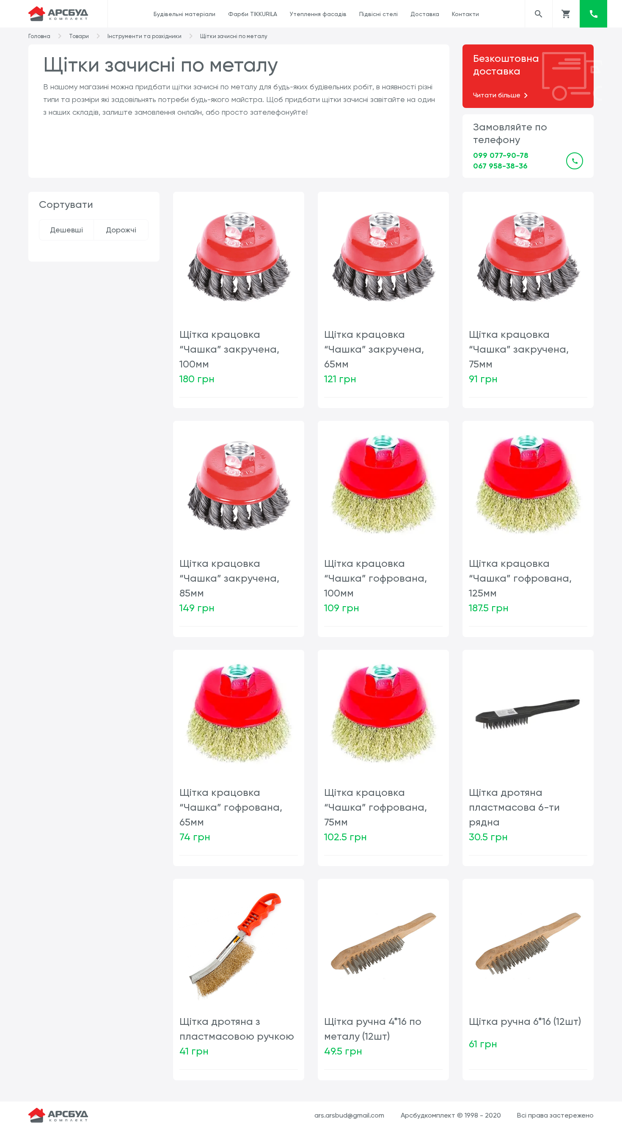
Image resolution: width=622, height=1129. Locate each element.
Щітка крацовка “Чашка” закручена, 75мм (519, 349)
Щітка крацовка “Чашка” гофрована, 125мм (520, 578)
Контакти (465, 14)
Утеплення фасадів (318, 14)
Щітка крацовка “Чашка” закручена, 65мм (374, 349)
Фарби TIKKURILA (252, 14)
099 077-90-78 (500, 155)
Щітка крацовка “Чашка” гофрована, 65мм (230, 807)
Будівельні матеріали (184, 14)
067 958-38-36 (500, 166)
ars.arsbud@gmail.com (349, 1115)
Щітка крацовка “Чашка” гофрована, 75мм (375, 807)
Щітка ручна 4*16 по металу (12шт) (372, 1029)
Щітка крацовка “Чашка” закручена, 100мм (229, 349)
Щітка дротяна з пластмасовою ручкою (236, 1029)
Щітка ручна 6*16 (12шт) (525, 1021)
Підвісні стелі (378, 14)
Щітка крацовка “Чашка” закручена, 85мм (229, 578)
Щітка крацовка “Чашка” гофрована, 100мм (375, 578)
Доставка (424, 14)
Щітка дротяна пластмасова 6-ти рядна (514, 807)
